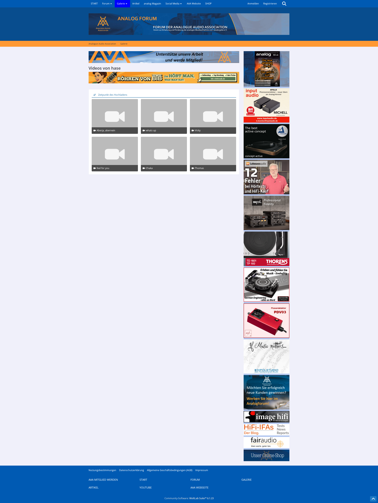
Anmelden (253, 3)
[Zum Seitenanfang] (373, 499)
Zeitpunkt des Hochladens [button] (112, 94)
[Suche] (284, 3)
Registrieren (270, 3)
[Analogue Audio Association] (189, 24)
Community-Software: (189, 498)
